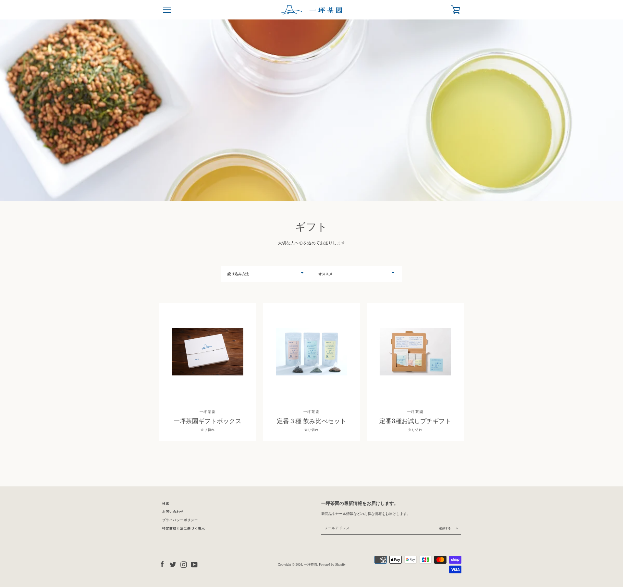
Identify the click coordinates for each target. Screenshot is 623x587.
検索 (165, 503)
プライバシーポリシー (180, 520)
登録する (445, 528)
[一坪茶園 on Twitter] (173, 564)
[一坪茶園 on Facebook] (162, 564)
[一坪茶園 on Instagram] (183, 564)
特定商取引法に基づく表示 (183, 528)
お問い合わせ (173, 511)
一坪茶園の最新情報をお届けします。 (359, 503)
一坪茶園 (310, 564)
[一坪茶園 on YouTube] (194, 564)
